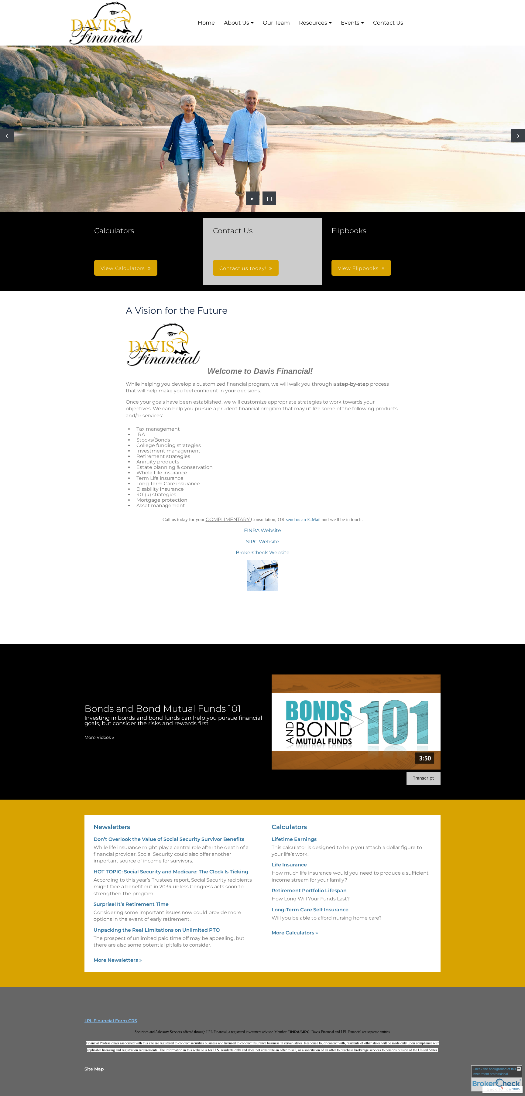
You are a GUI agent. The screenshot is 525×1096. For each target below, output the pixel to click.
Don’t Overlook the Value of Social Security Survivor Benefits (169, 839)
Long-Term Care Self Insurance (310, 910)
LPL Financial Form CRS (110, 1020)
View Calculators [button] (123, 268)
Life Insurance (289, 865)
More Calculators (295, 933)
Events (350, 22)
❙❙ (269, 198)
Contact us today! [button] (242, 268)
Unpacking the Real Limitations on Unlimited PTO (157, 930)
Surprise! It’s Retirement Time (131, 904)
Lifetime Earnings (294, 839)
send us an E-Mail (304, 519)
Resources (313, 22)
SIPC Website (262, 542)
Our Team (276, 22)
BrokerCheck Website (263, 552)
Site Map (94, 1069)
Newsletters (112, 827)
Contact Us (388, 22)
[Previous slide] (7, 135)
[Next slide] (518, 135)
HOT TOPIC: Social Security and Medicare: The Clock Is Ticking (171, 872)
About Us (236, 22)
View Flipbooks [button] (358, 268)
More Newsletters (118, 960)
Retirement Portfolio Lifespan (309, 890)
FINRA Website (262, 530)
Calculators (289, 827)
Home (206, 22)
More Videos (99, 737)
